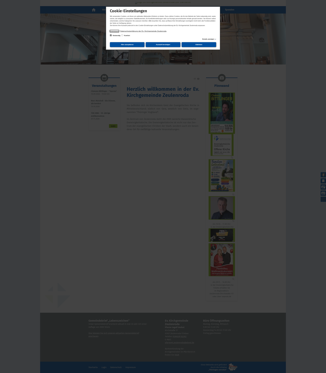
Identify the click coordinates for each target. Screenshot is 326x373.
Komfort (127, 35)
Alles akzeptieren (127, 45)
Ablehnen (198, 45)
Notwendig (116, 35)
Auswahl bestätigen (163, 45)
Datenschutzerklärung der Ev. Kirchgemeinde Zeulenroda (143, 31)
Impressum (114, 31)
